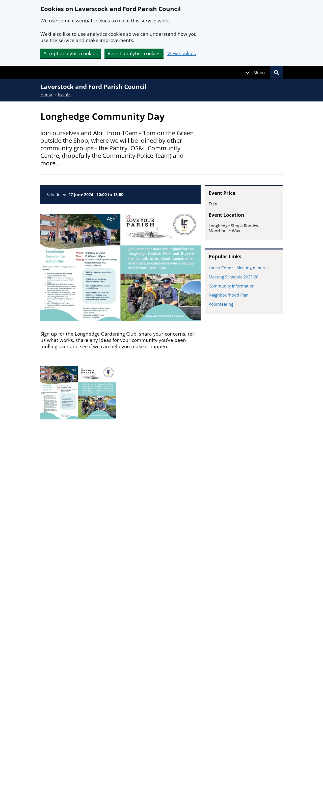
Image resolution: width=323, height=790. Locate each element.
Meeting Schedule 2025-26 (233, 277)
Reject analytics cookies (133, 53)
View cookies (181, 53)
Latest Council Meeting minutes (238, 268)
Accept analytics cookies (70, 53)
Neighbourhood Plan (229, 295)
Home (46, 94)
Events (64, 94)
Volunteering (221, 304)
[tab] (255, 72)
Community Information (232, 286)
